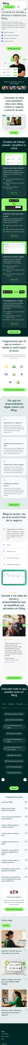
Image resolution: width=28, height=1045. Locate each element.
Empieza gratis (14, 505)
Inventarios (11, 704)
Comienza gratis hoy (14, 678)
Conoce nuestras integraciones (14, 389)
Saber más (14, 193)
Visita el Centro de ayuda (14, 909)
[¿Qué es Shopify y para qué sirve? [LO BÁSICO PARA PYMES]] (13, 967)
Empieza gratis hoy (14, 48)
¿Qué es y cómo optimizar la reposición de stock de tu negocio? (11, 1012)
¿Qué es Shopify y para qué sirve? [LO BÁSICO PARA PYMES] (11, 981)
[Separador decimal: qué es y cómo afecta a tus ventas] (13, 939)
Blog (2, 1039)
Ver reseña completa (10, 661)
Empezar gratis (14, 332)
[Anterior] (4, 625)
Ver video (14, 132)
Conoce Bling (4, 1033)
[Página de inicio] (6, 3)
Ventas (4, 704)
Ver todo (6, 925)
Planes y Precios (5, 1036)
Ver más (14, 788)
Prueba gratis (9, 7)
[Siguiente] (23, 625)
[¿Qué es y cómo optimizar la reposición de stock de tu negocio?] (14, 998)
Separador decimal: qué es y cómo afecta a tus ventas (11, 952)
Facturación (20, 704)
